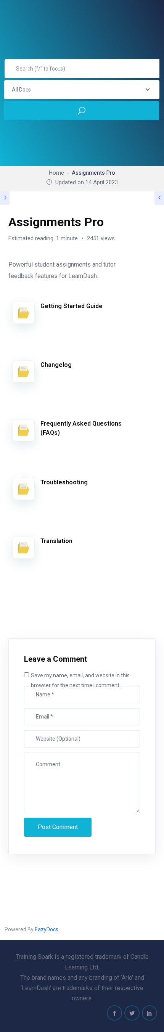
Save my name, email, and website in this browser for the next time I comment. (80, 680)
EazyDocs (46, 929)
